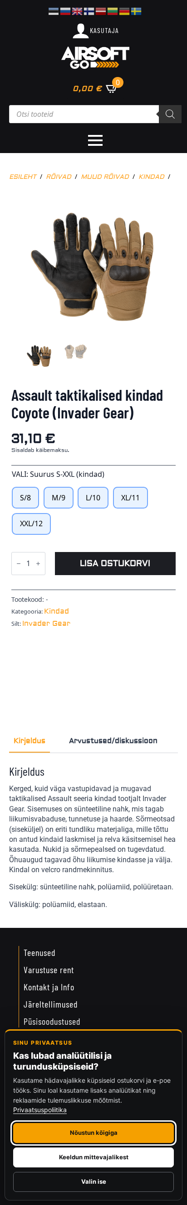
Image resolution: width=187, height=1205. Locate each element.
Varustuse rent (49, 969)
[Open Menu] (95, 140)
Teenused (39, 952)
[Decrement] (19, 563)
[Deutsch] (125, 10)
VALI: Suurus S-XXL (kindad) (58, 474)
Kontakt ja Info (49, 986)
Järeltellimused (51, 1004)
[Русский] (66, 10)
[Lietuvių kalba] (113, 10)
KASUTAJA (104, 30)
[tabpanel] (93, 837)
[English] (78, 10)
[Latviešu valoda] (101, 10)
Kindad (151, 177)
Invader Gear (46, 623)
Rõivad (58, 177)
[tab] (29, 741)
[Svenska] (137, 10)
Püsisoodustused (52, 1021)
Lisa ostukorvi (115, 563)
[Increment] (38, 563)
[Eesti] (54, 10)
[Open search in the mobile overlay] (95, 114)
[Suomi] (89, 10)
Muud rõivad (105, 177)
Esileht (22, 177)
